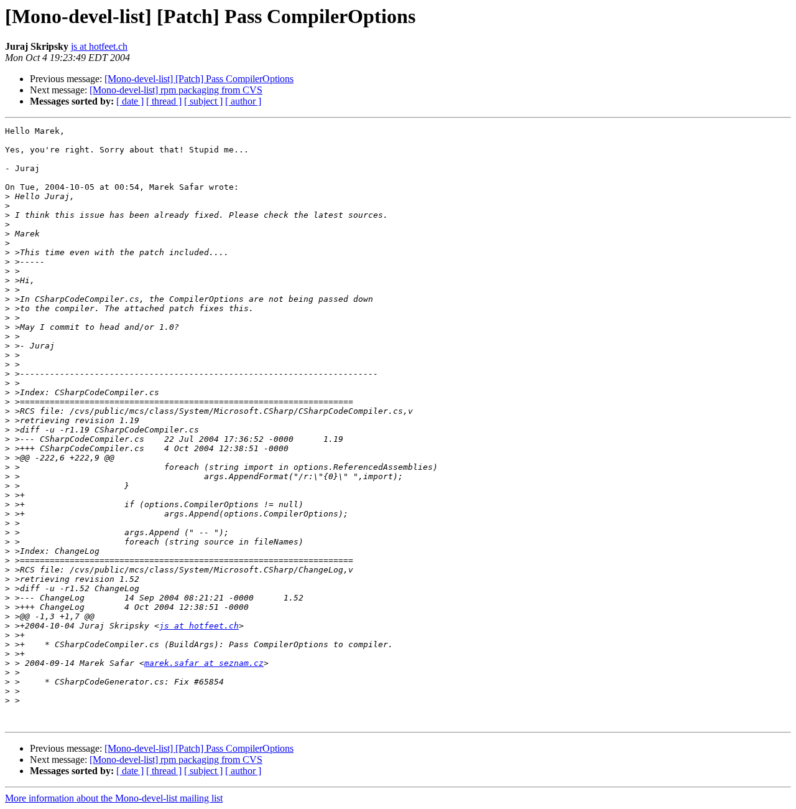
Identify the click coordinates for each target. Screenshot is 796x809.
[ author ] (243, 101)
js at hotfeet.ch (99, 46)
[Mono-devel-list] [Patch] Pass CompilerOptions (199, 78)
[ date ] (130, 101)
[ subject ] (203, 101)
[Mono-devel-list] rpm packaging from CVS (176, 90)
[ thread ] (164, 101)
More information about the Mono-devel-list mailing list (114, 798)
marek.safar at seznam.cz (204, 663)
